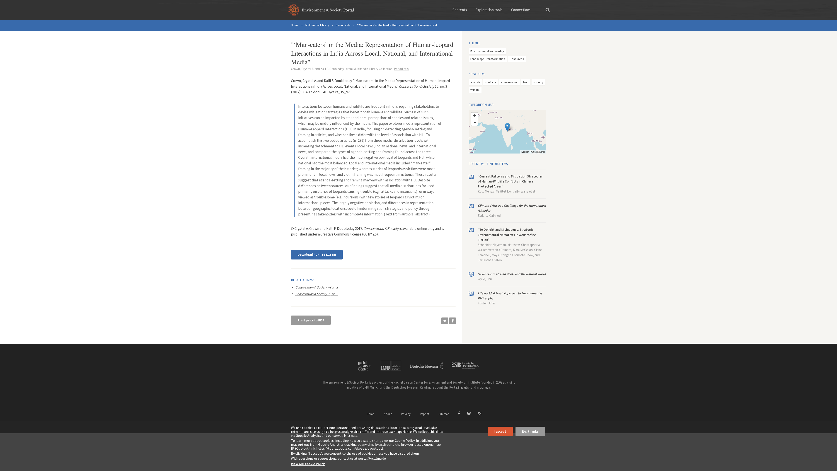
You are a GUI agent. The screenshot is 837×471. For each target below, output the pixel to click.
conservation (509, 82)
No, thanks (530, 431)
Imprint (424, 414)
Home (295, 25)
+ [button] (474, 115)
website (317, 287)
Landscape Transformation (487, 59)
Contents (460, 9)
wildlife (475, 90)
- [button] (474, 122)
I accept (500, 431)
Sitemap (444, 414)
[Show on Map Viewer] (507, 127)
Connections (521, 9)
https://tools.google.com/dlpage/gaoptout (349, 448)
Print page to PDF (311, 320)
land (526, 82)
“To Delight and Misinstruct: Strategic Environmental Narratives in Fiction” (506, 234)
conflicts (490, 82)
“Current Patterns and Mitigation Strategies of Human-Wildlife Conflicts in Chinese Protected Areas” (510, 181)
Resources (517, 59)
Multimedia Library (317, 25)
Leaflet (525, 151)
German (485, 387)
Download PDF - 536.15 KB (317, 255)
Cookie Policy (405, 440)
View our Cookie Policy (308, 464)
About (388, 414)
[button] (444, 320)
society (538, 82)
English (465, 387)
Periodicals (343, 25)
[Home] (321, 11)
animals (475, 82)
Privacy (406, 414)
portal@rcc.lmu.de (372, 458)
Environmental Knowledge (487, 51)
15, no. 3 (316, 294)
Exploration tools (489, 9)
